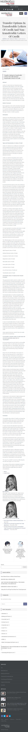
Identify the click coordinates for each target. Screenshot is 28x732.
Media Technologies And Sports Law (9, 642)
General (3, 633)
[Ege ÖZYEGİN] (11, 482)
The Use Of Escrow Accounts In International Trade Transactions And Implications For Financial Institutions (14, 528)
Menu (21, 13)
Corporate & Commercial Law (7, 676)
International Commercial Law (8, 636)
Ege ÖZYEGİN (5, 491)
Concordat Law (5, 619)
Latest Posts (7, 473)
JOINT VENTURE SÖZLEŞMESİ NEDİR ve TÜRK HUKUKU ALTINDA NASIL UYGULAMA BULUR (12, 583)
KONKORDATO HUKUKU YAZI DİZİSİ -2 (9, 586)
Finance (4, 71)
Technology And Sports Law (8, 652)
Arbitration (4, 613)
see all (17, 518)
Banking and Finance (6, 616)
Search (2, 564)
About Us (6, 719)
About (5, 471)
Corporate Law (5, 625)
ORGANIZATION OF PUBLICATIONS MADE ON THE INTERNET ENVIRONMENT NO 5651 (14, 647)
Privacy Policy (18, 719)
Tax (1, 667)
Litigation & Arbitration (5, 682)
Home (2, 719)
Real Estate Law (4, 670)
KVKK (3, 639)
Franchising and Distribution (6, 679)
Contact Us (12, 719)
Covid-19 (4, 628)
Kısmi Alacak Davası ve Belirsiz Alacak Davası (13, 520)
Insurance (3, 685)
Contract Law (5, 622)
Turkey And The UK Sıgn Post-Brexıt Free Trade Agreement (13, 589)
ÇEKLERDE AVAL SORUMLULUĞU (8, 579)
